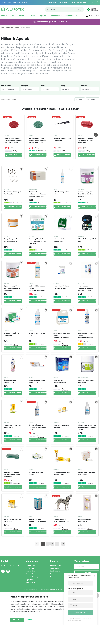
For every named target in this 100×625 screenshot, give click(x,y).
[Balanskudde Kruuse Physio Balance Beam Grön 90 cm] (13, 469)
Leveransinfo (30, 571)
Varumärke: (6, 86)
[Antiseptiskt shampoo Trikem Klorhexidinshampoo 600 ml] (37, 282)
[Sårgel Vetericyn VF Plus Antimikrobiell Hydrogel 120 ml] (87, 421)
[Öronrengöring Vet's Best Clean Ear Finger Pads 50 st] (87, 188)
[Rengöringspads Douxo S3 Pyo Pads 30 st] (13, 235)
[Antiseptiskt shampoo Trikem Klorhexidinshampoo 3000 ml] (62, 329)
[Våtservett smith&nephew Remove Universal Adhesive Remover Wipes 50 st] (37, 188)
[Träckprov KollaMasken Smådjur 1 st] (62, 235)
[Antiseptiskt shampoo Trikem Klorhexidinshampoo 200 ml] (87, 329)
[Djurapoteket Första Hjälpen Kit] (13, 329)
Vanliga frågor (31, 565)
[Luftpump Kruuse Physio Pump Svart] (62, 124)
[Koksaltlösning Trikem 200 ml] (62, 188)
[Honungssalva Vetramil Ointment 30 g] (62, 469)
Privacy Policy (54, 589)
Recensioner (54, 574)
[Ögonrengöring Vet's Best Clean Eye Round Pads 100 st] (13, 282)
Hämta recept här (79, 2)
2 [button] (47, 543)
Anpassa (30, 620)
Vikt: (43, 86)
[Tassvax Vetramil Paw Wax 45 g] (62, 421)
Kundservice (64, 2)
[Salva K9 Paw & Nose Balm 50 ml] (87, 376)
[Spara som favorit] (21, 168)
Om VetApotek (55, 565)
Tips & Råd (52, 2)
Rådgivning (30, 568)
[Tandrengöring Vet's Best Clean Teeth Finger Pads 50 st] (37, 235)
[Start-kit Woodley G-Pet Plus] (87, 235)
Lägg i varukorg (15, 154)
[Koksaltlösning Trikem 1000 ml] (37, 329)
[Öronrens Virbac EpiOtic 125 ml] (13, 376)
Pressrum (53, 577)
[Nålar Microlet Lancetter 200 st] (62, 376)
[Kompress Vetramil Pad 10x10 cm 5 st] (13, 515)
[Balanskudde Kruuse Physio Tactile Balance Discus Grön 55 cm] (38, 124)
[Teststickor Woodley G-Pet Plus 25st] (13, 188)
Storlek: (84, 86)
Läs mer (61, 22)
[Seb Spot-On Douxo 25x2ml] (37, 469)
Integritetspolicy (32, 577)
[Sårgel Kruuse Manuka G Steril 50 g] (87, 469)
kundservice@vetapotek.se (11, 566)
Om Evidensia (55, 571)
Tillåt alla (17, 620)
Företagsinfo (30, 583)
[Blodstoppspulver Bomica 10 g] (87, 515)
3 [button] (52, 543)
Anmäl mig (86, 573)
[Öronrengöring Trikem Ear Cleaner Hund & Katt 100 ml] (37, 421)
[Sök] (79, 9)
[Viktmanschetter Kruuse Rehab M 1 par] (62, 515)
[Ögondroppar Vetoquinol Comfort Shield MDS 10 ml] (87, 282)
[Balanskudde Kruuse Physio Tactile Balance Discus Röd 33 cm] (13, 124)
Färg (63, 86)
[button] (63, 544)
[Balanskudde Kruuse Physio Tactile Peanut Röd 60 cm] (86, 124)
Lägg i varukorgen (14, 206)
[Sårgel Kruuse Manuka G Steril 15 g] (37, 376)
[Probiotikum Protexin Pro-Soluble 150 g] (62, 282)
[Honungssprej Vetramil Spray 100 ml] (13, 421)
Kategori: (25, 86)
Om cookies (30, 574)
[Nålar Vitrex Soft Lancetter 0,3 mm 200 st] (37, 515)
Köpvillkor (29, 580)
